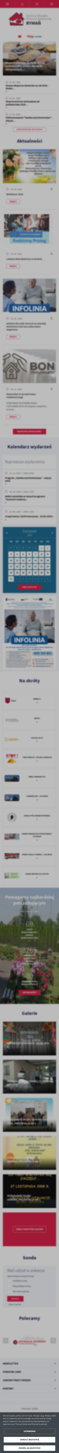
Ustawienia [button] (30, 1431)
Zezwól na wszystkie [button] (30, 1448)
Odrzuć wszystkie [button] (29, 1439)
